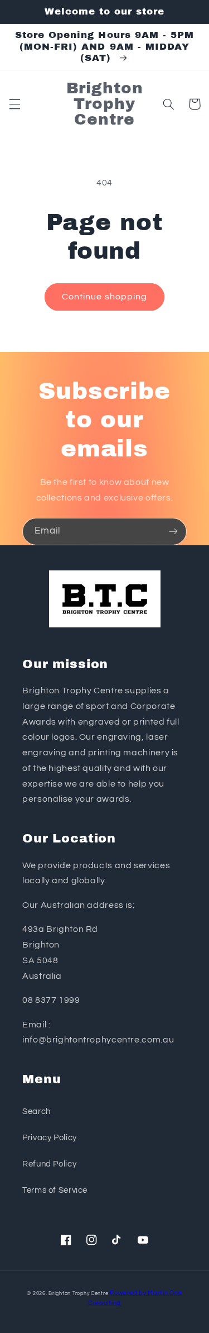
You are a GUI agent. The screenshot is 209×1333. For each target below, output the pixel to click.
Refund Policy (49, 1164)
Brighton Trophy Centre (78, 1293)
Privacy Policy (49, 1138)
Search (36, 1111)
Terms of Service (55, 1190)
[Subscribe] (173, 531)
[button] (14, 104)
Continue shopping (104, 296)
